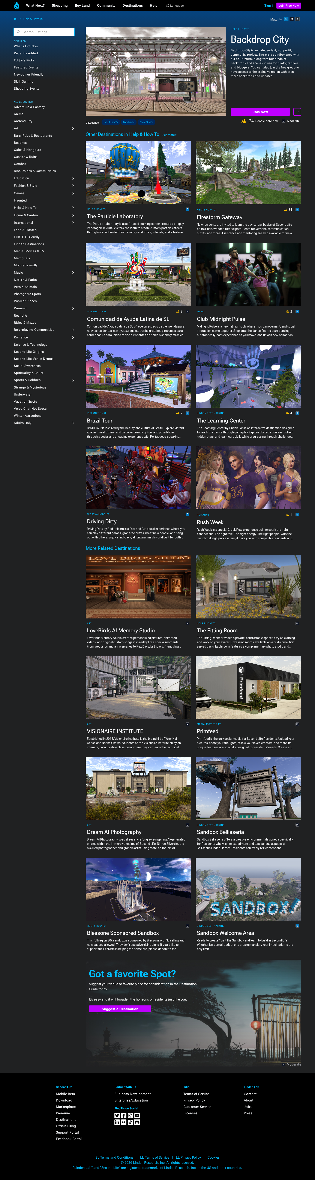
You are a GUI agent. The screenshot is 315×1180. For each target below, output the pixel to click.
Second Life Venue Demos (34, 359)
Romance (21, 337)
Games (19, 193)
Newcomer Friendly (29, 74)
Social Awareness (27, 366)
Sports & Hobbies (27, 380)
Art (16, 128)
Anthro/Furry (23, 121)
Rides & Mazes (25, 323)
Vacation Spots (25, 401)
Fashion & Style (25, 186)
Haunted (20, 200)
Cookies (213, 1157)
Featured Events (26, 67)
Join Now (260, 112)
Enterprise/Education (131, 1100)
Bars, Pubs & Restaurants (33, 136)
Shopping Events (26, 88)
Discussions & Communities (35, 171)
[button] (35, 5)
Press (248, 1113)
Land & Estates (25, 230)
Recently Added (26, 53)
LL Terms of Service (154, 1157)
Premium (21, 308)
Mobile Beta (65, 1094)
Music (18, 272)
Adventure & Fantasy (29, 107)
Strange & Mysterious (30, 387)
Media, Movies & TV (29, 251)
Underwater (23, 394)
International (23, 223)
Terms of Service (196, 1094)
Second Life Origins (29, 352)
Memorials (22, 258)
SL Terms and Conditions (115, 1157)
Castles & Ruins (26, 157)
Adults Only (23, 423)
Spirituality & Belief (28, 373)
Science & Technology (30, 345)
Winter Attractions (27, 416)
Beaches (20, 143)
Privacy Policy (194, 1100)
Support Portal (67, 1132)
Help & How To (33, 19)
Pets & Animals (25, 287)
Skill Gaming (23, 81)
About (249, 1100)
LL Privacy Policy (188, 1157)
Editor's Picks (24, 60)
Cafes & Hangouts (27, 150)
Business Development (132, 1094)
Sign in (269, 5)
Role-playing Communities (34, 330)
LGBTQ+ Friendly (27, 237)
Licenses (190, 1113)
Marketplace (66, 1107)
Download (64, 1100)
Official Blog (66, 1126)
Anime (19, 114)
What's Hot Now (26, 46)
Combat (20, 164)
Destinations (66, 1120)
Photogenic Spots (27, 294)
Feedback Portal (69, 1139)
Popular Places (25, 301)
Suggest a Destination (120, 1009)
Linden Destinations (29, 244)
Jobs (248, 1107)
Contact (250, 1094)
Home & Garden (26, 215)
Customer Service (197, 1107)
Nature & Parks (25, 280)
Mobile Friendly (26, 265)
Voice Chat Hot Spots (30, 409)
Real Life (20, 315)
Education (21, 178)
